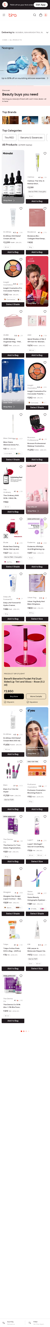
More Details (36, 696)
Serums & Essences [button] (31, 137)
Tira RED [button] (9, 137)
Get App (41, 4)
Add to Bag (37, 201)
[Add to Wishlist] (45, 153)
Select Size (37, 619)
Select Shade (13, 304)
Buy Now (14, 696)
